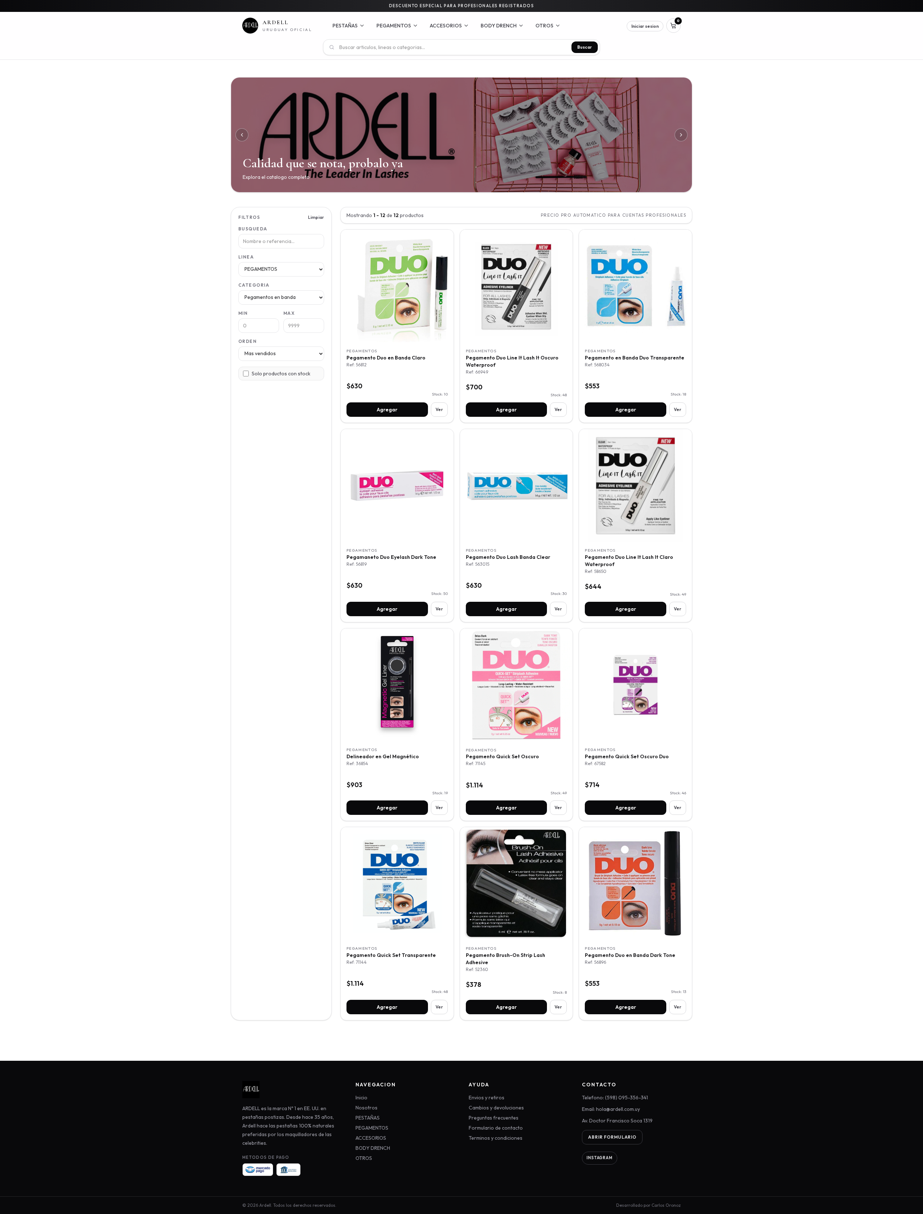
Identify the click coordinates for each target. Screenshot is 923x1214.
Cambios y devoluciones (496, 1107)
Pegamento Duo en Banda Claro (385, 357)
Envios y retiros (486, 1097)
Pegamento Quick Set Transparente (391, 955)
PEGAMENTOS (371, 1128)
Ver (439, 409)
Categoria (253, 285)
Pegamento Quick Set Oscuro (502, 756)
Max (289, 313)
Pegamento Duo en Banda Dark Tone (630, 955)
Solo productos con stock (281, 373)
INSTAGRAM (600, 1157)
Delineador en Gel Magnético (382, 756)
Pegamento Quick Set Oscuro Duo (627, 756)
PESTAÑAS (367, 1117)
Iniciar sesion (645, 26)
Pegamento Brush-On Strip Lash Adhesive (505, 959)
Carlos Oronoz (666, 1205)
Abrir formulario (612, 1137)
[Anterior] (241, 134)
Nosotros (366, 1107)
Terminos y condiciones (495, 1138)
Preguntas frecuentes (493, 1117)
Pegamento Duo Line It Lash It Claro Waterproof (629, 561)
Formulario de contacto (496, 1128)
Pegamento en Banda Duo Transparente (634, 357)
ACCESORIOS (370, 1138)
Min (243, 313)
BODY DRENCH (372, 1148)
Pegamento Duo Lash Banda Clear (508, 557)
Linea (246, 257)
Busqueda (253, 228)
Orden (247, 341)
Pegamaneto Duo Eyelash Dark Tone (391, 557)
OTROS (363, 1158)
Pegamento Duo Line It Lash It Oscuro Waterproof (512, 361)
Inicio (361, 1097)
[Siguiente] (681, 134)
